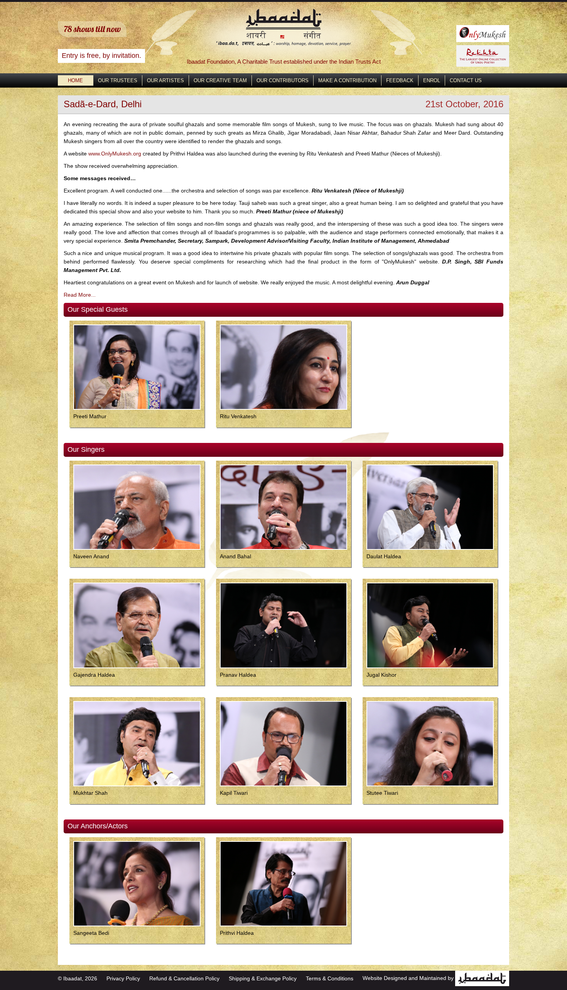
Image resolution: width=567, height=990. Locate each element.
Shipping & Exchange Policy (263, 978)
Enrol (431, 80)
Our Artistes (165, 80)
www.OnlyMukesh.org (114, 153)
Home (75, 80)
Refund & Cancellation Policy (184, 978)
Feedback (399, 80)
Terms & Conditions (329, 978)
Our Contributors (282, 80)
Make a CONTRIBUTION (347, 80)
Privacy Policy (123, 978)
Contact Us (466, 80)
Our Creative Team (220, 80)
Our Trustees (117, 80)
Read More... (80, 295)
